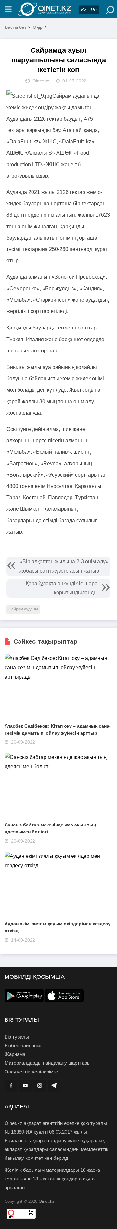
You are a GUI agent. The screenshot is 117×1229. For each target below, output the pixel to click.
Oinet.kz (47, 1201)
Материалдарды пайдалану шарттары (48, 1063)
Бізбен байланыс (24, 1045)
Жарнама (15, 1054)
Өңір (38, 27)
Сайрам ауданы (23, 609)
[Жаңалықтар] (58, 9)
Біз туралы (17, 1037)
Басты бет (15, 27)
